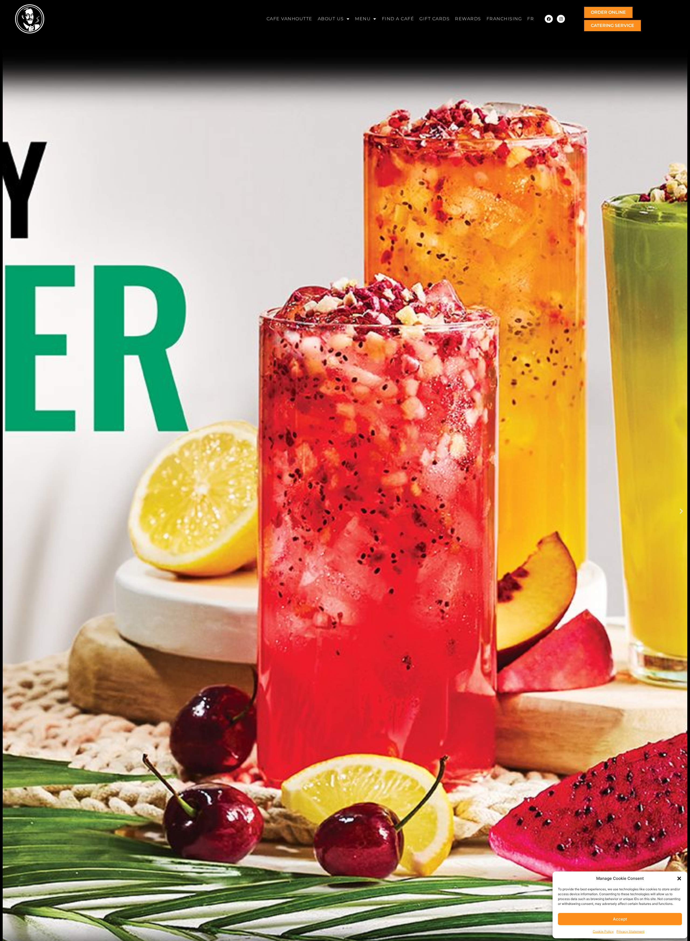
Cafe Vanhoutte (289, 18)
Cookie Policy (603, 931)
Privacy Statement (630, 931)
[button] (679, 878)
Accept (620, 919)
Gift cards (434, 18)
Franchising (504, 18)
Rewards (468, 18)
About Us (331, 18)
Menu (363, 18)
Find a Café (398, 18)
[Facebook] (549, 19)
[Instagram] (561, 19)
